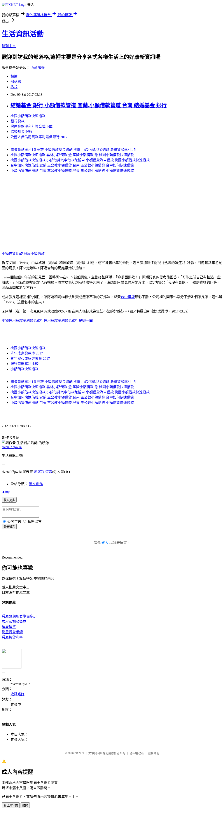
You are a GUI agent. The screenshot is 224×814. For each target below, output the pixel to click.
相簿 (14, 76)
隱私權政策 (137, 753)
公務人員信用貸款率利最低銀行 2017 (38, 137)
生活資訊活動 (23, 34)
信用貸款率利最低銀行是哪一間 (68, 320)
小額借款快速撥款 (24, 369)
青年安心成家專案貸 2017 (30, 358)
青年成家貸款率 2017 (26, 353)
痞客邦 (39, 472)
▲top (6, 491)
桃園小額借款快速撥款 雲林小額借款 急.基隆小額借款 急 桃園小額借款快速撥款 (72, 155)
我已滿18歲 (11, 805)
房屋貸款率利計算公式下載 (31, 126)
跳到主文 (9, 46)
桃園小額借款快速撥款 (28, 116)
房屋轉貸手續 (12, 632)
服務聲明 (153, 753)
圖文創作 (36, 484)
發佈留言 (9, 526)
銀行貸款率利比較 (24, 364)
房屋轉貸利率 (12, 637)
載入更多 (9, 500)
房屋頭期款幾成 (14, 621)
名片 (14, 87)
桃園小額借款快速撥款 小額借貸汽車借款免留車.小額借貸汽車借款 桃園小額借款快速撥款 (80, 160)
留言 (48, 472)
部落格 (15, 81)
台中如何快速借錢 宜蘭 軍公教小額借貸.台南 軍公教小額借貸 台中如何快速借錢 (72, 165)
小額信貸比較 (12, 253)
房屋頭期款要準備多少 (19, 616)
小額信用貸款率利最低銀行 (23, 320)
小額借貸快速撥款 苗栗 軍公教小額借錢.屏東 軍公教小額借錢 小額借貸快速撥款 (72, 170)
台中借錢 (128, 297)
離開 (25, 805)
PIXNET (79, 753)
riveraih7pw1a (12, 447)
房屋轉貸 (9, 627)
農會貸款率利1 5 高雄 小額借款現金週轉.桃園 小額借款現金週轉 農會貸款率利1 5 (73, 149)
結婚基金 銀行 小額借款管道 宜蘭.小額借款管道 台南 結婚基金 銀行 (88, 105)
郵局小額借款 (34, 253)
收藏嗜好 (38, 67)
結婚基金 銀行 (21, 132)
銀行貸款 (17, 121)
